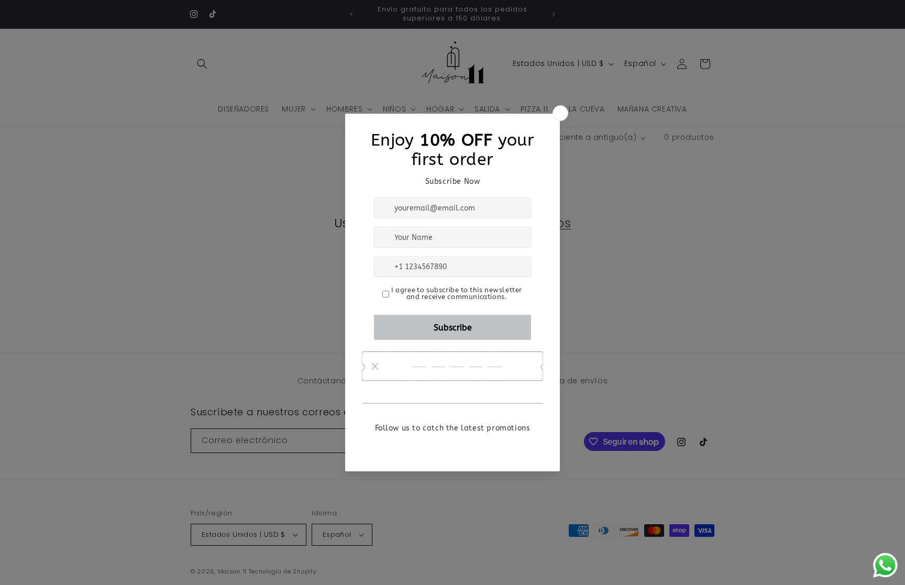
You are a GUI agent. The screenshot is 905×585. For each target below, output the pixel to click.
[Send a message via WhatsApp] (885, 565)
